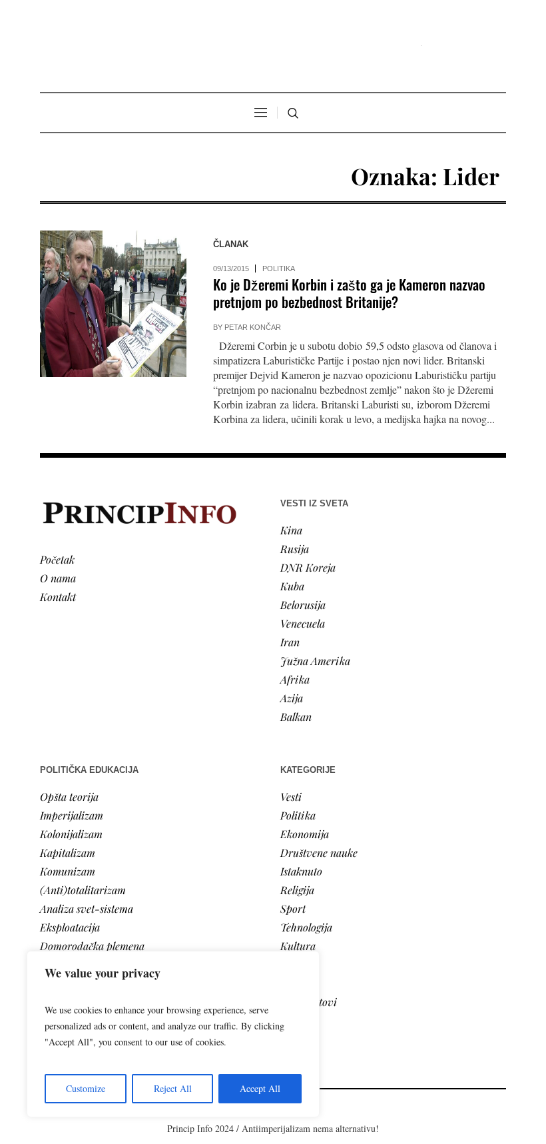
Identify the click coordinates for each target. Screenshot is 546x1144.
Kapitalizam (67, 852)
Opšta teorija (69, 797)
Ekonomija (304, 834)
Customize (85, 1088)
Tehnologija (306, 927)
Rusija (294, 549)
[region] (173, 1034)
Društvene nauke (319, 852)
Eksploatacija (70, 927)
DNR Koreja (308, 567)
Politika (278, 269)
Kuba (292, 586)
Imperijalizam (71, 815)
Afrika (295, 679)
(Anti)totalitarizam (83, 890)
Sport (293, 908)
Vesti (291, 797)
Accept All (260, 1088)
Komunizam (67, 871)
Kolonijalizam (71, 834)
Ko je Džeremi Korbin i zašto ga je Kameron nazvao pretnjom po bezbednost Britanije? (349, 293)
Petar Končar (252, 327)
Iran (290, 642)
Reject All (173, 1088)
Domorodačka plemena (92, 946)
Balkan (296, 717)
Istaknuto (301, 871)
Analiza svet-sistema (86, 908)
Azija (291, 698)
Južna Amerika (315, 661)
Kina (291, 530)
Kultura (298, 946)
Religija (297, 890)
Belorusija (303, 605)
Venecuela (302, 623)
